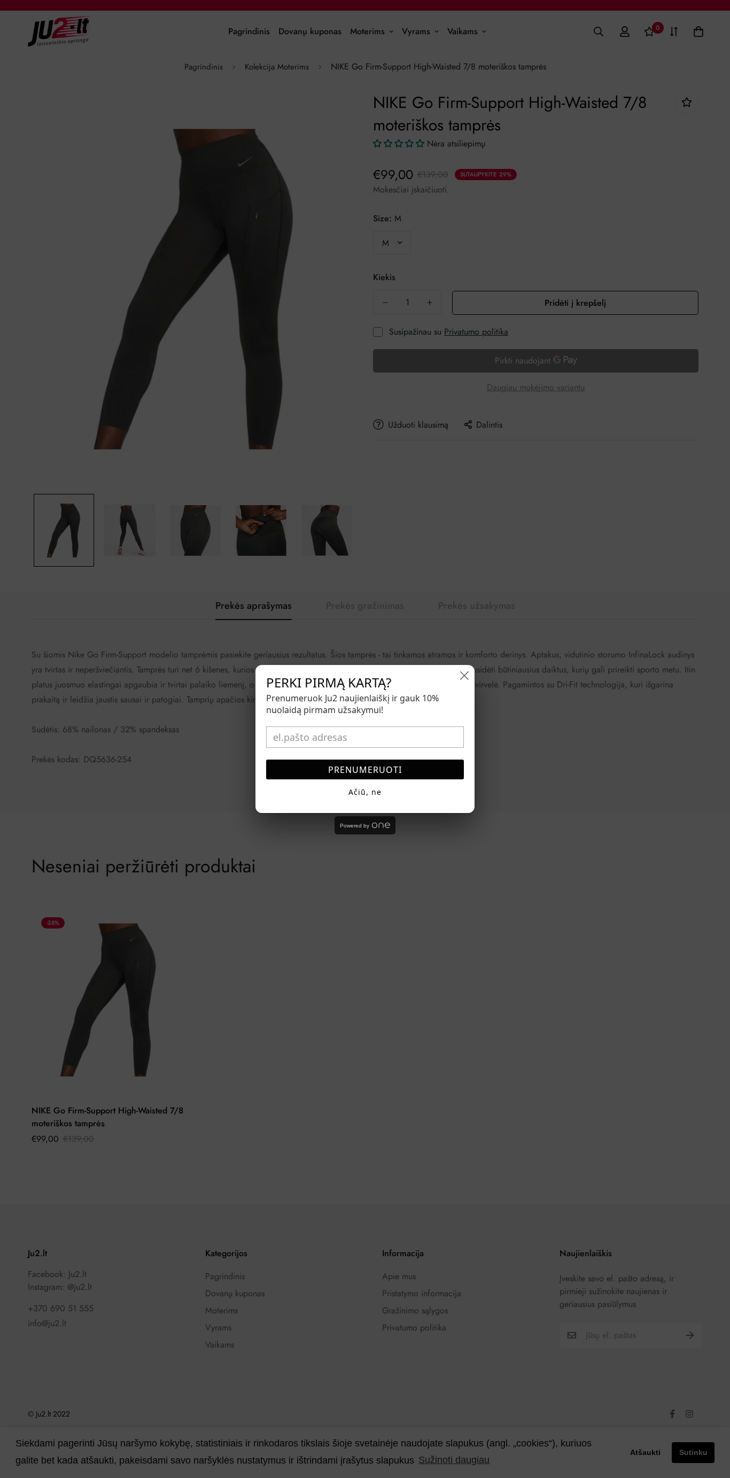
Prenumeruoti (365, 770)
